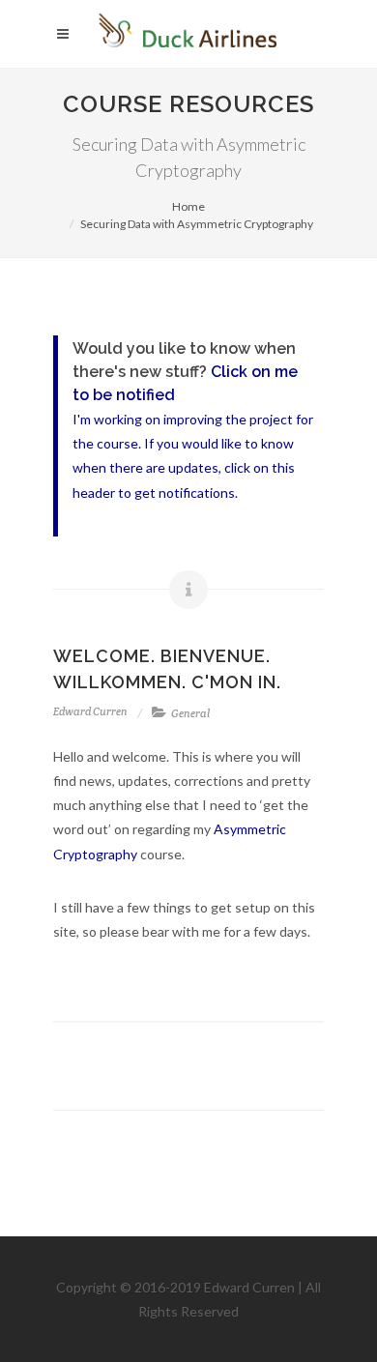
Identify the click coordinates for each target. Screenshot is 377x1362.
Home (188, 206)
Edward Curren (90, 711)
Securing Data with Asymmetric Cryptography (196, 224)
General (190, 713)
